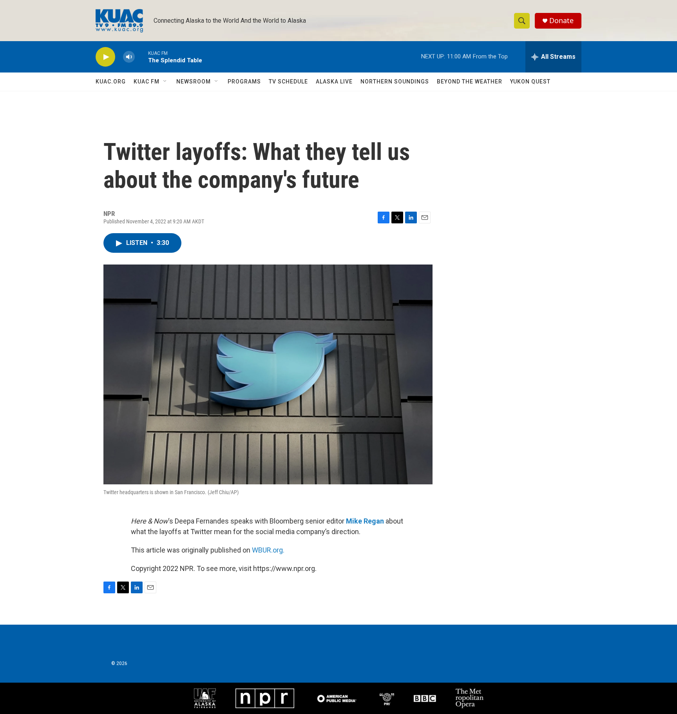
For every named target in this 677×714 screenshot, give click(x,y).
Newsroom (193, 81)
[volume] (129, 57)
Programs (244, 81)
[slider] (141, 57)
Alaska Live (334, 81)
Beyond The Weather (469, 81)
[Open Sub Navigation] (165, 81)
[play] (105, 57)
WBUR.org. (268, 550)
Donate (561, 20)
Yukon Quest (530, 81)
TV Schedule (288, 81)
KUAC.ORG (111, 81)
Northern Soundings (394, 81)
